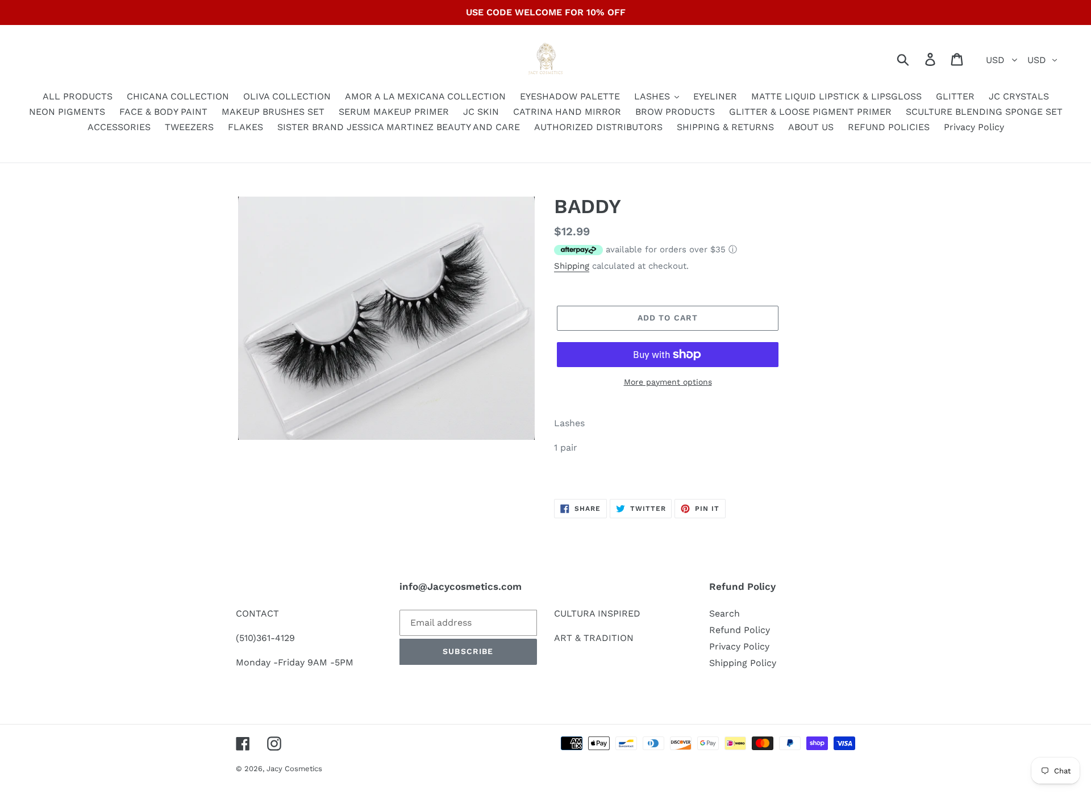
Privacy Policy (739, 646)
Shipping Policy (742, 662)
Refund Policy (739, 630)
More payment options (668, 381)
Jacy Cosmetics (294, 768)
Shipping (571, 266)
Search (724, 613)
